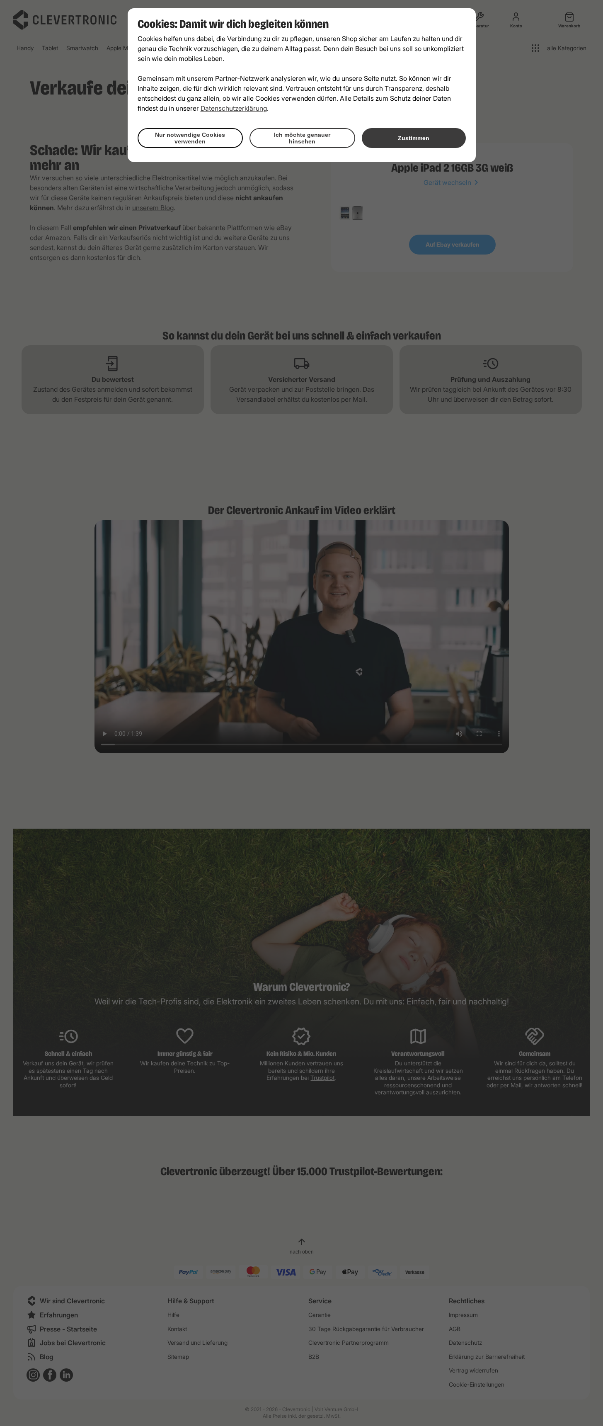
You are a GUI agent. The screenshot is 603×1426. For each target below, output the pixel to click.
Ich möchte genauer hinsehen (302, 138)
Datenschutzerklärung (234, 108)
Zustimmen (413, 138)
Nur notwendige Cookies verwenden (190, 138)
